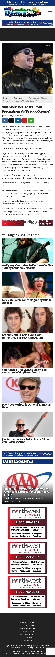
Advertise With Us (16, 4)
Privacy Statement (27, 634)
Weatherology (42, 653)
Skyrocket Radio (34, 651)
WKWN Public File (27, 622)
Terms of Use (27, 631)
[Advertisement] (27, 23)
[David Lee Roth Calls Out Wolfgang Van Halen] (27, 390)
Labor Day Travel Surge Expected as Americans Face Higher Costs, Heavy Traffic (26, 491)
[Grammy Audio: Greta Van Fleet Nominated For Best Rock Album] (27, 320)
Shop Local (31, 4)
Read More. (15, 501)
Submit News (12, 2)
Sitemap (42, 4)
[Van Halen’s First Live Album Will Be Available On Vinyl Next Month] (27, 355)
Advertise (27, 637)
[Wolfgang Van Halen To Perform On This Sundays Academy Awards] (27, 250)
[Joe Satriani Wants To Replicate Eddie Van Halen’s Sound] (27, 424)
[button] (50, 10)
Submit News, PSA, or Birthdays (34, 2)
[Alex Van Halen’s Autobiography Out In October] (27, 285)
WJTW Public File (27, 628)
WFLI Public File (27, 625)
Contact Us (27, 640)
